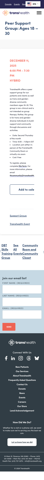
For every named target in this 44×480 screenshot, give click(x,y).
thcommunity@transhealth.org (24, 175)
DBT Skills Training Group (7, 251)
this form (23, 166)
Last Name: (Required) (15, 295)
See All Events (17, 249)
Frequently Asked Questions (22, 380)
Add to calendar (30, 189)
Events (17, 4)
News (24, 4)
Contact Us (22, 384)
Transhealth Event (20, 224)
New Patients (22, 367)
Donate (8, 4)
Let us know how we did (22, 442)
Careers (22, 401)
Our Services (22, 371)
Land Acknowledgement (22, 410)
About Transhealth (22, 375)
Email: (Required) (12, 308)
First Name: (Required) (16, 283)
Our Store (22, 406)
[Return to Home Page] (15, 12)
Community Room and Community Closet (30, 251)
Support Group (18, 215)
